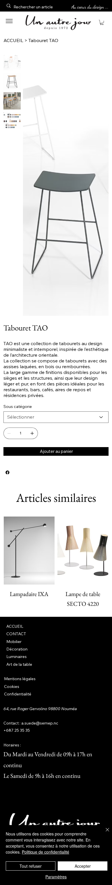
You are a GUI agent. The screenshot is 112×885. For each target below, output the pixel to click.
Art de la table (19, 664)
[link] (102, 22)
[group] (56, 562)
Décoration (17, 649)
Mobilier (14, 641)
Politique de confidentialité (45, 852)
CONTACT (16, 633)
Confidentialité (17, 694)
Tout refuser (31, 866)
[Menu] (9, 21)
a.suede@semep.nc (39, 723)
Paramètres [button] (56, 877)
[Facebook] (7, 472)
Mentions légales (20, 678)
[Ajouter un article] (32, 433)
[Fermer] (104, 833)
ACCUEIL (14, 626)
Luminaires (16, 656)
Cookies (11, 686)
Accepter (83, 866)
